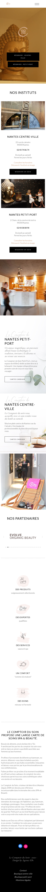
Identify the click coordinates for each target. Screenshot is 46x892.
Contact (23, 870)
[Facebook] (20, 846)
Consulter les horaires (23, 162)
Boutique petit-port (23, 877)
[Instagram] (26, 846)
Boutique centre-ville (23, 873)
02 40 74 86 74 (23, 150)
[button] (3, 536)
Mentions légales (23, 880)
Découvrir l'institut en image (23, 165)
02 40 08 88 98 (23, 228)
